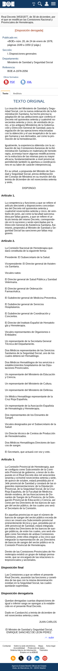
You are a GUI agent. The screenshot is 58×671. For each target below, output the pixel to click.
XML (29, 82)
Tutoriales (43, 650)
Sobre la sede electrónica (24, 646)
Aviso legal (50, 646)
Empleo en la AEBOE (29, 652)
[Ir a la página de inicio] (8, 5)
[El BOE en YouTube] (44, 660)
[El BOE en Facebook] (29, 660)
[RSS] (13, 660)
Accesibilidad (19, 648)
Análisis (17, 93)
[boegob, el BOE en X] (21, 660)
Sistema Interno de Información (23, 650)
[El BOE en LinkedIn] (36, 660)
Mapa (40, 646)
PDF (12, 82)
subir (51, 637)
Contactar (7, 646)
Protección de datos (36, 648)
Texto (5, 93)
